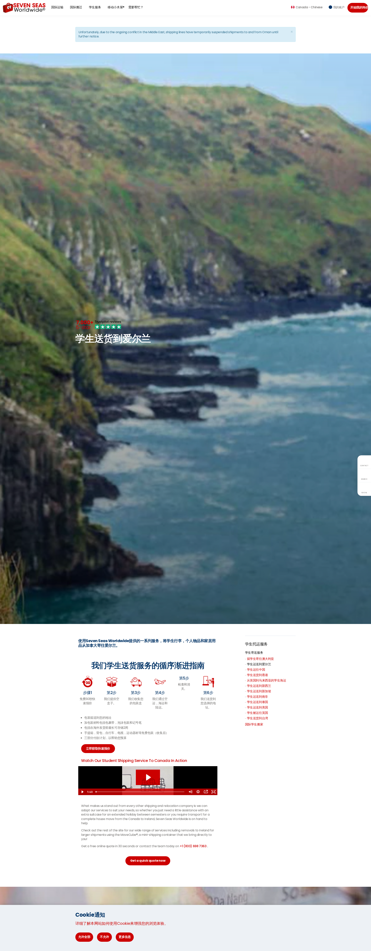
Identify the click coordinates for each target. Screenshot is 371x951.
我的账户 (339, 7)
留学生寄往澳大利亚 (260, 659)
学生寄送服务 (254, 652)
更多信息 (125, 937)
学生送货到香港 (257, 675)
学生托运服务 (256, 644)
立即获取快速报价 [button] (98, 748)
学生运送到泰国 (257, 702)
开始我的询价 (359, 7)
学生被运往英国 (257, 713)
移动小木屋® (116, 7)
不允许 (104, 937)
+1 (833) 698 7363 (193, 846)
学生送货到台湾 (257, 718)
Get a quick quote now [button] (148, 860)
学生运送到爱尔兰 (259, 664)
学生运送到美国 (257, 707)
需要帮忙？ (135, 7)
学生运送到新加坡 (259, 691)
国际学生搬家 (254, 724)
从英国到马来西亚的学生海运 (266, 680)
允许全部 (84, 937)
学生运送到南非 (257, 696)
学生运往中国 (256, 669)
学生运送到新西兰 (259, 686)
